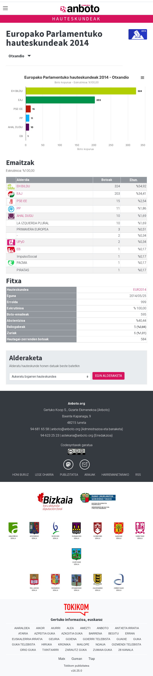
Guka (137, 639)
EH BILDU (23, 186)
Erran (130, 633)
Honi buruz (20, 474)
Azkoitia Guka (71, 633)
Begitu (113, 633)
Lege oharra (44, 474)
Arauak (89, 474)
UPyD (20, 242)
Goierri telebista (96, 639)
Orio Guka (28, 649)
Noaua (100, 644)
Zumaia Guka (102, 649)
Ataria (23, 633)
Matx (61, 658)
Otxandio (18, 56)
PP (19, 208)
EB (19, 249)
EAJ (19, 194)
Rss (138, 474)
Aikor (40, 628)
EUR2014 (139, 290)
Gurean (77, 658)
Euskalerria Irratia (27, 639)
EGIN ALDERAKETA (108, 376)
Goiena (71, 639)
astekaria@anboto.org (77, 435)
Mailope (83, 644)
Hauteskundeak (76, 19)
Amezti (85, 628)
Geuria (54, 639)
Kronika (64, 644)
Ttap (91, 658)
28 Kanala (125, 649)
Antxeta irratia (127, 628)
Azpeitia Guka (44, 633)
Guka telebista (23, 644)
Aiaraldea (22, 628)
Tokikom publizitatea (76, 665)
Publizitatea (69, 474)
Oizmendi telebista (126, 644)
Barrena (95, 633)
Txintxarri (50, 649)
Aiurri (55, 628)
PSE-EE (22, 201)
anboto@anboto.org (65, 429)
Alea (70, 628)
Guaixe (122, 639)
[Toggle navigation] (5, 8)
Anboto (103, 628)
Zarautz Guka (76, 649)
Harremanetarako (115, 474)
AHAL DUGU (25, 216)
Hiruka (46, 644)
